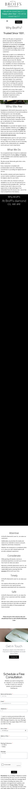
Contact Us (14, 657)
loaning (24, 155)
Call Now (18, 22)
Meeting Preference (6, 743)
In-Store (4, 745)
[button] (7, 21)
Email (2, 701)
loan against (21, 129)
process (3, 571)
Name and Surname (6, 694)
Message (3, 751)
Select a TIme (5, 736)
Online (3, 747)
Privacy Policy (14, 785)
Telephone (4, 708)
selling (22, 128)
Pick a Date (4, 728)
